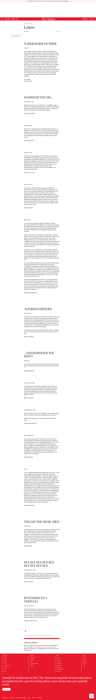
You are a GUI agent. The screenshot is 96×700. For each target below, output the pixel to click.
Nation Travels (59, 667)
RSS (83, 665)
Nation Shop (58, 665)
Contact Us (58, 659)
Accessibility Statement (21, 697)
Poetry (5, 669)
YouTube (84, 663)
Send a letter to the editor (37, 635)
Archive (31, 661)
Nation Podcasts (59, 669)
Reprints (32, 665)
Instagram (85, 661)
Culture (5, 663)
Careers (33, 697)
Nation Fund (39, 697)
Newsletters (14, 19)
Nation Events (59, 663)
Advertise (58, 661)
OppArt (5, 667)
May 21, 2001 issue (15, 36)
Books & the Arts (7, 665)
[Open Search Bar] (94, 19)
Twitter (84, 659)
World (5, 659)
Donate (6, 689)
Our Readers (26, 31)
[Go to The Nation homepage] (48, 19)
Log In (90, 19)
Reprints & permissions (47, 635)
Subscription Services (34, 663)
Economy (5, 661)
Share (57, 31)
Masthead (32, 659)
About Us (58, 657)
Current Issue (33, 657)
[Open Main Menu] (2, 19)
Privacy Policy (65, 1)
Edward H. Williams (31, 643)
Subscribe (85, 19)
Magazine (7, 19)
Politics (25, 23)
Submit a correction (28, 635)
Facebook (85, 657)
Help (29, 697)
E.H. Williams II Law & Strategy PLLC (44, 647)
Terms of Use (12, 697)
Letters (5, 671)
